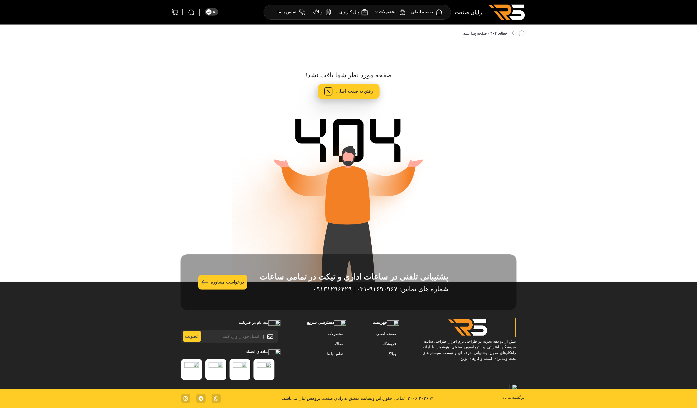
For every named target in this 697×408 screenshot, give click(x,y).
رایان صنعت (468, 12)
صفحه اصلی (386, 334)
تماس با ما (335, 354)
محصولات (335, 334)
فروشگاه (389, 344)
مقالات (337, 344)
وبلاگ (391, 354)
